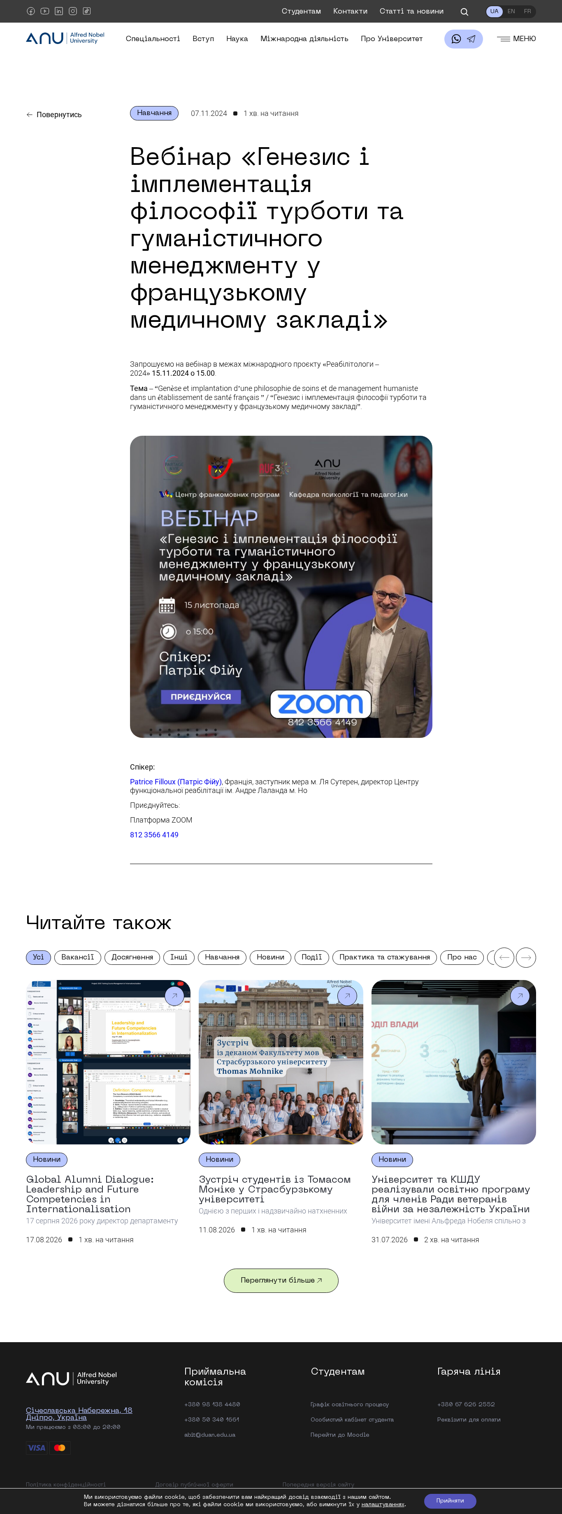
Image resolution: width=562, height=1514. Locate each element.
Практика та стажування (384, 957)
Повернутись (59, 114)
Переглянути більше (278, 1280)
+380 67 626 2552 (466, 1405)
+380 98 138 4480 (212, 1405)
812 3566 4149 (154, 834)
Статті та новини (412, 11)
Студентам (301, 11)
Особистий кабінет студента (352, 1420)
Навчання (222, 957)
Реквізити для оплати (469, 1420)
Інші (179, 957)
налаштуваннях (383, 1504)
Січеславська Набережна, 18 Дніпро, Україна (79, 1415)
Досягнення (132, 957)
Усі (38, 957)
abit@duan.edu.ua (209, 1435)
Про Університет (392, 39)
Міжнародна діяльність (304, 39)
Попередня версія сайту (318, 1485)
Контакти (350, 11)
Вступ (203, 39)
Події (312, 957)
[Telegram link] (471, 39)
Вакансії (77, 957)
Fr (527, 11)
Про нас (462, 957)
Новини (270, 957)
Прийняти (450, 1501)
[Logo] (65, 39)
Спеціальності (153, 39)
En (511, 11)
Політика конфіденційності (66, 1485)
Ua (494, 11)
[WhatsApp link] (456, 39)
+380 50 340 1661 (211, 1420)
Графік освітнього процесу (350, 1405)
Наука (237, 39)
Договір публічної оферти (194, 1485)
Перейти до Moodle (340, 1435)
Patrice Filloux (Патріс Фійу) (176, 781)
